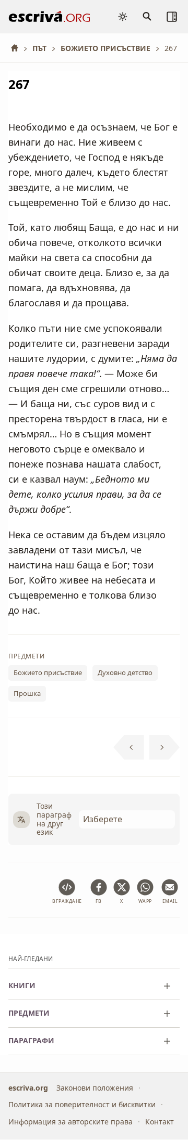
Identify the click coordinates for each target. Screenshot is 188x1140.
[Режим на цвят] (122, 16)
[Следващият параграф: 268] (164, 747)
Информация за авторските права (70, 1121)
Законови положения (94, 1088)
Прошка (27, 693)
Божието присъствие (48, 672)
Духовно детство (125, 672)
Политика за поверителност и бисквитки (82, 1104)
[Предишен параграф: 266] (128, 747)
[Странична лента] (172, 17)
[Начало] (18, 48)
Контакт (159, 1121)
